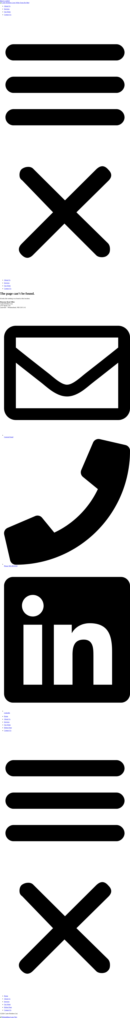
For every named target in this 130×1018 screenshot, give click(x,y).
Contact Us (7, 15)
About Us (7, 6)
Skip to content (5, 1)
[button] (65, 147)
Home (6, 716)
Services (6, 9)
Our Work (7, 12)
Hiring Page (8, 728)
